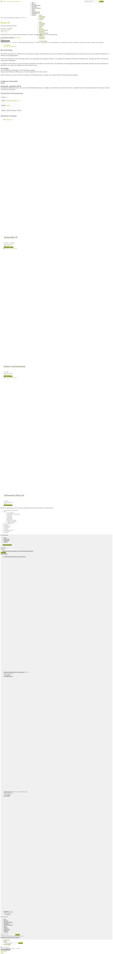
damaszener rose (46, 42)
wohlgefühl (101, 42)
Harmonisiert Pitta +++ (13, 100)
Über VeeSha (7, 531)
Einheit (2, 37)
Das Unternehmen (36, 5)
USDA (8, 105)
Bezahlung (34, 6)
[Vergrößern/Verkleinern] (1, 951)
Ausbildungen (7, 526)
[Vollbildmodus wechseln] (2, 951)
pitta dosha (82, 42)
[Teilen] (4, 951)
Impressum (34, 13)
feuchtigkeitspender (55, 42)
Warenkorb (42, 17)
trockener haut (94, 42)
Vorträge (6, 529)
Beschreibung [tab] (7, 45)
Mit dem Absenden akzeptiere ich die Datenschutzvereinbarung (17, 551)
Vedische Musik (11, 522)
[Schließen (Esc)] (5, 951)
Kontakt (6, 542)
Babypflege (9, 519)
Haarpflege (9, 516)
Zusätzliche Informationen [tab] (10, 46)
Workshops (6, 527)
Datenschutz (35, 12)
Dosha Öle (9, 515)
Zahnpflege (9, 517)
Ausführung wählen (8, 247)
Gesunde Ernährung (12, 521)
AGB (33, 9)
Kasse (40, 15)
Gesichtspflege (63, 42)
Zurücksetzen (17, 37)
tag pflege (87, 42)
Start (2, 17)
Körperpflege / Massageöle (13, 514)
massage (70, 42)
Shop (33, 2)
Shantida (6, 532)
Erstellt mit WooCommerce (13, 937)
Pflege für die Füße (11, 520)
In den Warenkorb (5, 40)
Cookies (34, 15)
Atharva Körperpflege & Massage (12, 17)
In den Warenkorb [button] (8, 376)
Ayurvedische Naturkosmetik (11, 510)
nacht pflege (76, 42)
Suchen (101, 1)
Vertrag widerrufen (7, 545)
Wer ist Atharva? (8, 524)
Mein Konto (42, 16)
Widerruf (34, 10)
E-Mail (2, 549)
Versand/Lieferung (36, 8)
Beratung (34, 4)
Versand (5, 31)
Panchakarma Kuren (9, 530)
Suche (5, 941)
